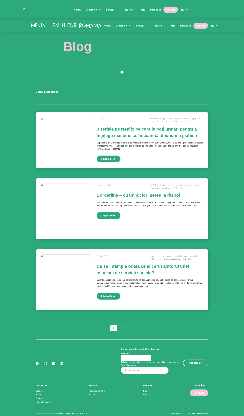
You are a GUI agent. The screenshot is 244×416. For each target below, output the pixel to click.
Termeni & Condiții (176, 413)
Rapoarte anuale (43, 402)
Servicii (110, 10)
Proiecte (39, 398)
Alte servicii (94, 395)
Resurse (127, 10)
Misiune (39, 391)
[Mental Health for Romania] (38, 10)
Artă (143, 10)
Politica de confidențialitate (197, 413)
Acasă (77, 10)
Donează (170, 10)
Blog (145, 391)
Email (128, 365)
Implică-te (155, 10)
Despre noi (91, 10)
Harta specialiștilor (97, 391)
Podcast (147, 395)
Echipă (39, 395)
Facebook (125, 353)
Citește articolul (108, 159)
